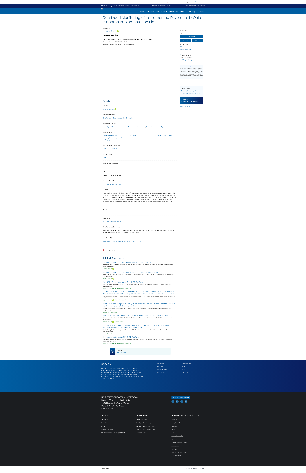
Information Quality (177, 436)
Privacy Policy (175, 446)
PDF (104, 213)
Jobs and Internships (107, 429)
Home (142, 12)
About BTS (104, 419)
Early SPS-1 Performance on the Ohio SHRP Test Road (123, 282)
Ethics (173, 429)
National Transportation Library (145, 426)
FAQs (103, 426)
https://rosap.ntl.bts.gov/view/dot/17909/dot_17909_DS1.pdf (122, 241)
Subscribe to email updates (181, 397)
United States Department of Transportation (126, 6)
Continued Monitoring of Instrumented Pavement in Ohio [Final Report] (129, 262)
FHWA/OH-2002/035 (110, 149)
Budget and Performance (178, 423)
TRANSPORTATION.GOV (191, 468)
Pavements (132, 136)
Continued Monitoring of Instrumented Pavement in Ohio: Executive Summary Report (134, 272)
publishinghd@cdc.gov (186, 60)
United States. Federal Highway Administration (161, 127)
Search (201, 12)
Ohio (104, 166)
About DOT (174, 419)
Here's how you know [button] (198, 2)
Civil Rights (174, 426)
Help (193, 12)
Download (191, 36)
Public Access (173, 12)
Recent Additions (161, 12)
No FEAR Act (175, 439)
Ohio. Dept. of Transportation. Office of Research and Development (124, 127)
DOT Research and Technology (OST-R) (113, 433)
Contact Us (185, 372)
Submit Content (185, 12)
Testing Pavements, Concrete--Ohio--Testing (115, 139)
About (183, 370)
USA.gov (174, 449)
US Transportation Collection (112, 221)
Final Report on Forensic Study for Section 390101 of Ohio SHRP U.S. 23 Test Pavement (135, 315)
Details (182, 47)
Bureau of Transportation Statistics (194, 6)
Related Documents (185, 49)
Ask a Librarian (140, 419)
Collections (150, 12)
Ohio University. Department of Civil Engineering (118, 118)
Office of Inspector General (179, 443)
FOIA (173, 433)
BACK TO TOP (185, 106)
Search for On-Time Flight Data (145, 429)
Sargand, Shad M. (111, 31)
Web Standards (176, 456)
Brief (104, 158)
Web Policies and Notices (179, 452)
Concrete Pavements (110, 136)
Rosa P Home (160, 364)
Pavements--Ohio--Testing (163, 136)
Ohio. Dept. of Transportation (112, 184)
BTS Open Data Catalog (143, 423)
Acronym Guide (141, 433)
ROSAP (105, 364)
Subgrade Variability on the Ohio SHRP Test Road (121, 337)
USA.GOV (202, 468)
